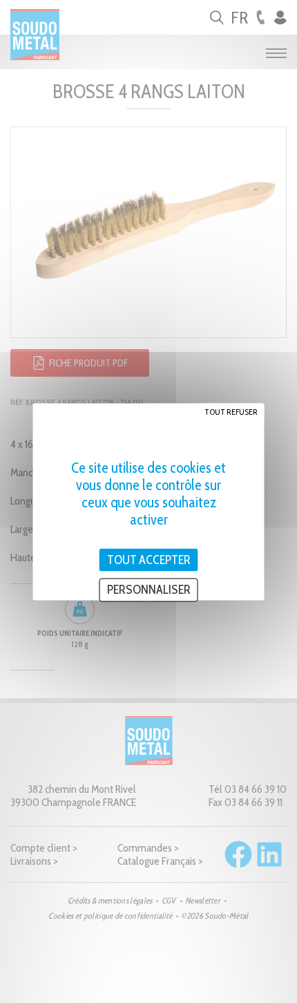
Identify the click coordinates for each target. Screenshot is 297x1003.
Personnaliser (149, 589)
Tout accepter (149, 559)
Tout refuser (231, 411)
